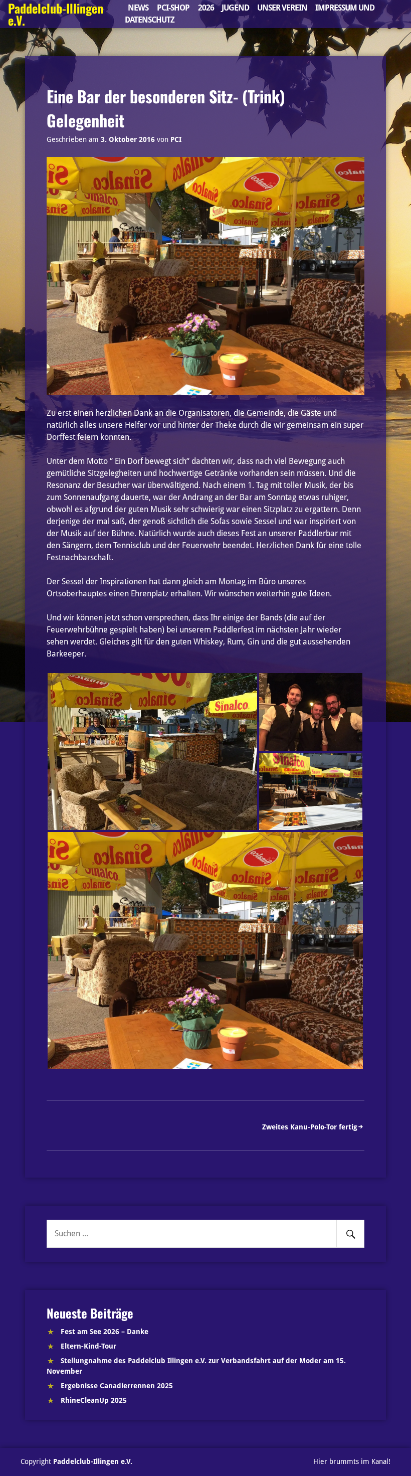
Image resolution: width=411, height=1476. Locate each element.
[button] (152, 751)
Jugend (235, 8)
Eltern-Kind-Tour (88, 1346)
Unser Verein (282, 8)
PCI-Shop (173, 8)
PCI (175, 139)
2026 (206, 8)
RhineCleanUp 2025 (94, 1400)
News (138, 8)
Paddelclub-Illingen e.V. (92, 1461)
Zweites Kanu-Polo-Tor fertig (309, 1127)
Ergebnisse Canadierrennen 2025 (117, 1386)
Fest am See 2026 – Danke (104, 1332)
